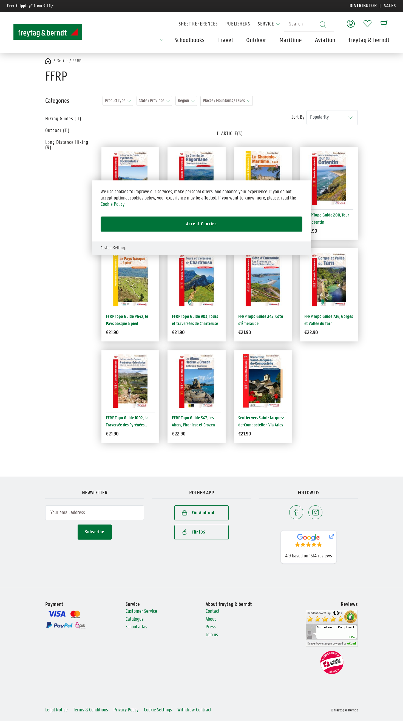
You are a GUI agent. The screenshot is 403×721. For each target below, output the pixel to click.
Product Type (115, 100)
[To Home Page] (47, 32)
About (211, 619)
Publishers (237, 24)
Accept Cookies (201, 224)
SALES (389, 5)
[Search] (323, 24)
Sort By (297, 117)
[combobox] (309, 24)
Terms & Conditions (90, 710)
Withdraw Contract (194, 710)
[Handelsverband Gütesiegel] (332, 662)
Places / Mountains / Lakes (224, 100)
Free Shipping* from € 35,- (30, 6)
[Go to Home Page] (48, 61)
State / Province (151, 100)
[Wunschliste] (367, 21)
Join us (212, 635)
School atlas (136, 627)
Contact (213, 611)
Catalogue (135, 619)
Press (211, 627)
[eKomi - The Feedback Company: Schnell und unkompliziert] (332, 628)
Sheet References (198, 24)
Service (266, 24)
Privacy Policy (125, 710)
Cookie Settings (158, 710)
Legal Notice (56, 710)
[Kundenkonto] (351, 21)
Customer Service (141, 611)
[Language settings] (161, 41)
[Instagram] (315, 512)
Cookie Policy (112, 204)
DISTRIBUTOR (365, 5)
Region (183, 100)
